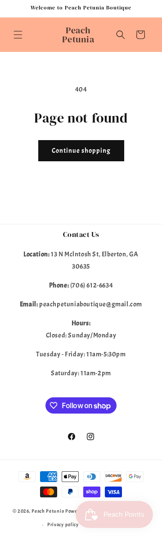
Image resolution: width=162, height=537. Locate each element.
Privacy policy (63, 524)
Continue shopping (81, 150)
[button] (18, 35)
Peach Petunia (48, 511)
